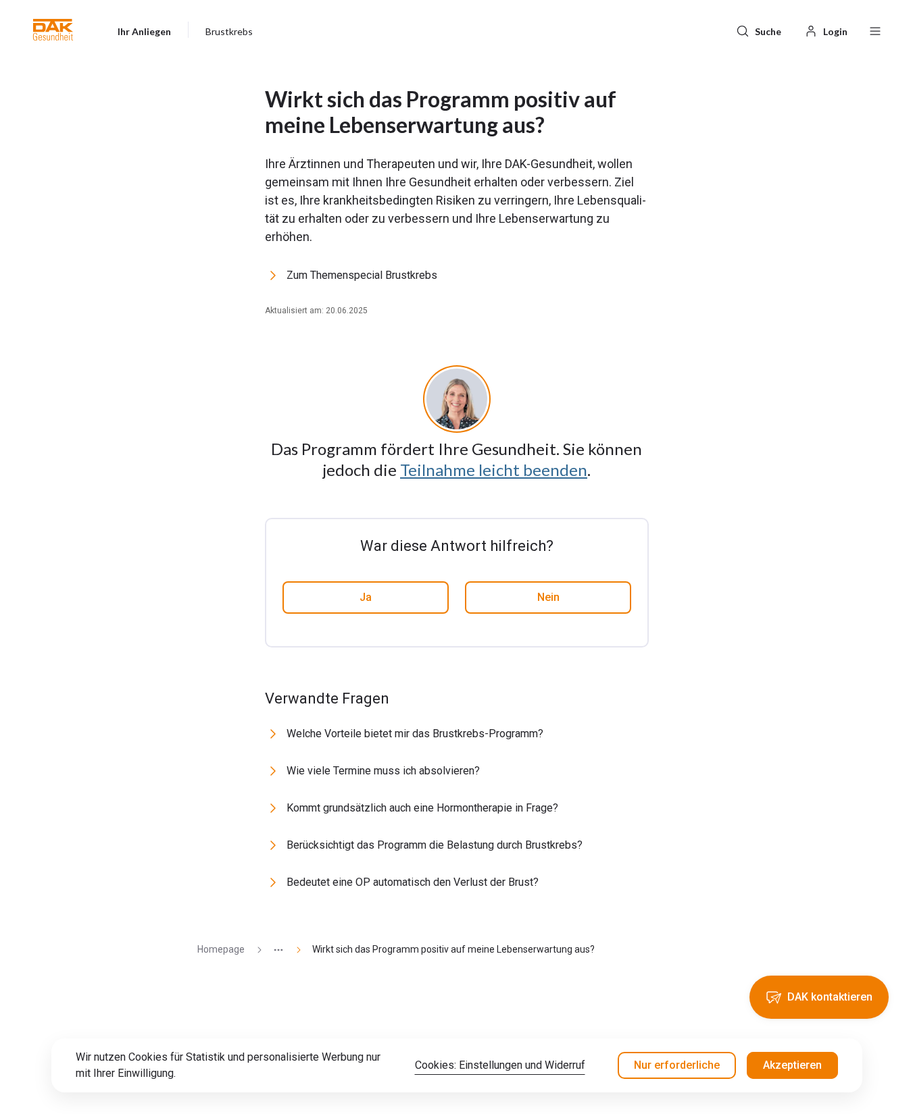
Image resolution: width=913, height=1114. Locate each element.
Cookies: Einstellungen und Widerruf (500, 1065)
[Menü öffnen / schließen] (875, 29)
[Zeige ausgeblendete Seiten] (273, 949)
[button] (53, 29)
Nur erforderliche (677, 1065)
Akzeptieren (792, 1065)
